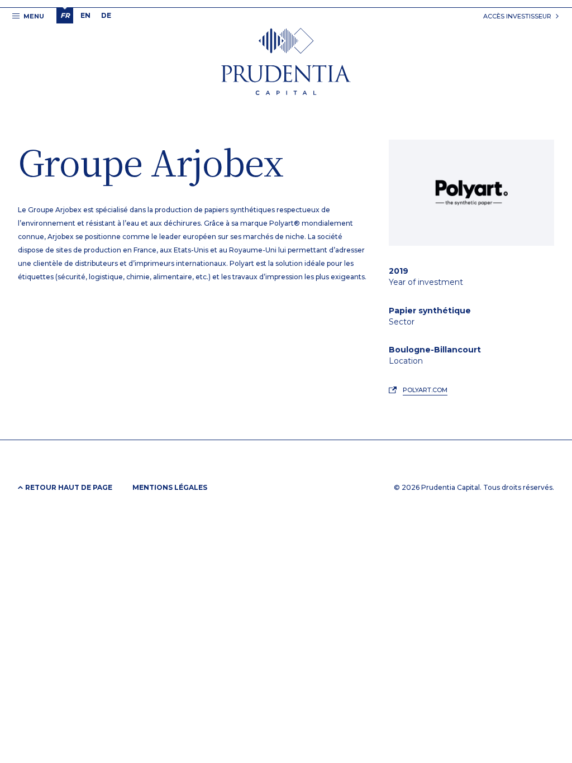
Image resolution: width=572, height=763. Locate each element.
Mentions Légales (169, 487)
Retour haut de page (68, 487)
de (106, 15)
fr (65, 15)
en (85, 15)
